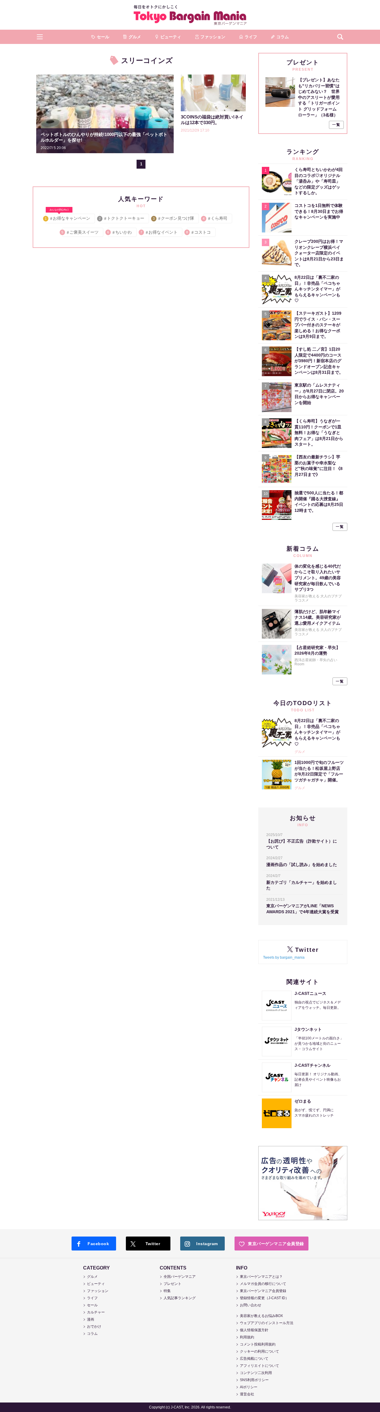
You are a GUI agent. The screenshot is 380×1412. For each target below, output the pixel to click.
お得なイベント (159, 232)
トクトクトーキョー (121, 218)
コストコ (199, 232)
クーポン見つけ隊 (173, 218)
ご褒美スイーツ (80, 232)
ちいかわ (120, 232)
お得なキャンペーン (67, 217)
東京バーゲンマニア (190, 15)
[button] (40, 37)
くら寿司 (215, 218)
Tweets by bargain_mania (284, 957)
